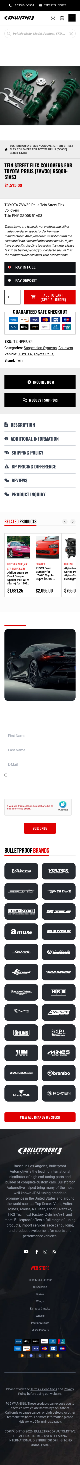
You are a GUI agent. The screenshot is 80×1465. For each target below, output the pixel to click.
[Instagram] (45, 1251)
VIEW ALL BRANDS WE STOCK (40, 1117)
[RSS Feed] (54, 1251)
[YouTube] (26, 1251)
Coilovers (47, 145)
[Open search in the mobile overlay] (40, 33)
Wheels (40, 1315)
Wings (40, 1301)
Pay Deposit (26, 280)
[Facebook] (37, 1252)
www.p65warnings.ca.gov (43, 1421)
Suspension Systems (24, 145)
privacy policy (52, 789)
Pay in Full (25, 267)
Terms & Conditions (43, 1389)
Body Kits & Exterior (40, 1279)
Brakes (40, 1294)
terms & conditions (58, 775)
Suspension (40, 1287)
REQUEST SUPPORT (44, 400)
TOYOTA (25, 354)
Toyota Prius (43, 354)
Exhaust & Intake (40, 1308)
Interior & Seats (40, 1323)
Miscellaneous (40, 1330)
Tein (19, 360)
